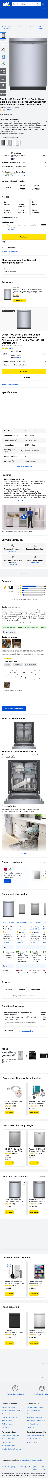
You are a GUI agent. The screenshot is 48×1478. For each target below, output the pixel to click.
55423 (18, 218)
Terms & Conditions (24, 176)
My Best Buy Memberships (35, 1435)
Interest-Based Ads (28, 1467)
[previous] (4, 188)
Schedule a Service (33, 1414)
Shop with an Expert (33, 1410)
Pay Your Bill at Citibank (10, 1439)
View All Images (8, 923)
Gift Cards (5, 1427)
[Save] (3, 242)
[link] (14, 708)
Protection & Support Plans (36, 1420)
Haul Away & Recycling (34, 1424)
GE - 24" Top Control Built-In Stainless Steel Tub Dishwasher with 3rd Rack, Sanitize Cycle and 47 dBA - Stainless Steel (35, 928)
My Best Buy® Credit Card (10, 1435)
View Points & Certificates (35, 1439)
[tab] (8, 989)
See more (24, 853)
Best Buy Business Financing (11, 1449)
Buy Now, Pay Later (8, 1445)
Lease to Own (6, 1442)
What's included (10, 176)
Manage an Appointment (35, 1417)
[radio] (8, 207)
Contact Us (30, 1427)
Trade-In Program (8, 1424)
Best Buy (5, 27)
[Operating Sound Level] (22, 451)
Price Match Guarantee (9, 1417)
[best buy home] (6, 4)
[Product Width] (16, 440)
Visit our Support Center (35, 1407)
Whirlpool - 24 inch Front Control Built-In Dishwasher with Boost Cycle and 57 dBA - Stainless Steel (22, 928)
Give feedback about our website (31, 1460)
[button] (44, 155)
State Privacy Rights (35, 1468)
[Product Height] (17, 435)
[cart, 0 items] (42, 4)
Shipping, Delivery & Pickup (11, 1410)
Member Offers (32, 1442)
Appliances (13, 27)
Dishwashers (23, 27)
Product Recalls (7, 1420)
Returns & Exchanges (9, 1414)
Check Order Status (8, 1407)
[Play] (24, 517)
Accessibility (5, 1466)
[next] (42, 188)
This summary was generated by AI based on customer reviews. (21, 622)
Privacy (21, 1466)
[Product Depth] (16, 445)
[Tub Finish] (13, 461)
